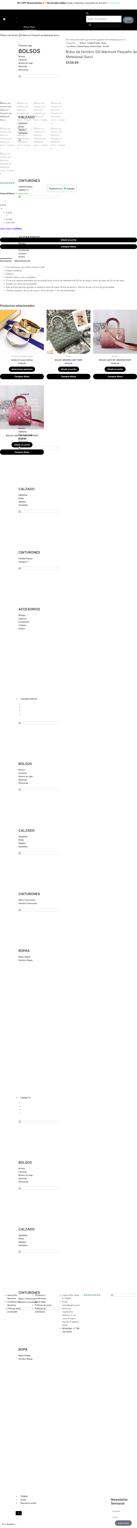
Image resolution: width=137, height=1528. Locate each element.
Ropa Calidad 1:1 (31, 1113)
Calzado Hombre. (31, 403)
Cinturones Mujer (31, 33)
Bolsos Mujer (29, 27)
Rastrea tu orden (28, 1503)
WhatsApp (115, 3)
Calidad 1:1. (25, 1097)
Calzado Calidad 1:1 (32, 1106)
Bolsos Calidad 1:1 (32, 1103)
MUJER (23, 21)
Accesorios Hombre (32, 410)
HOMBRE (24, 394)
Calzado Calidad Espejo (34, 708)
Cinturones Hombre (32, 406)
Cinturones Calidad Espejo (35, 711)
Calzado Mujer (30, 30)
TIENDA (24, 1496)
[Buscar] (90, 25)
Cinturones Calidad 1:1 (33, 1109)
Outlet (23, 1499)
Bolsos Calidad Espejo (33, 704)
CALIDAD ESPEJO (28, 699)
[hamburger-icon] (82, 18)
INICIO (23, 18)
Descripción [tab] (6, 261)
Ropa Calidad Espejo (33, 714)
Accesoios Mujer (31, 37)
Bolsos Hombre (30, 399)
